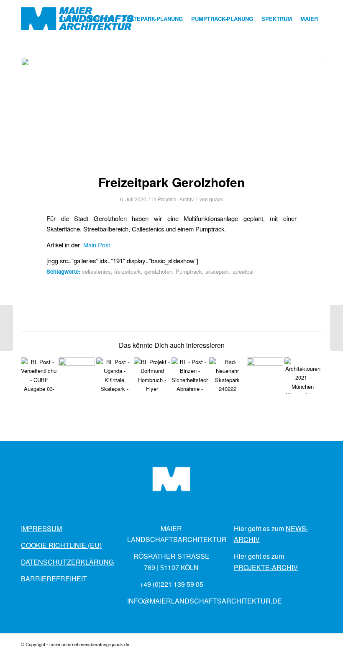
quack (216, 199)
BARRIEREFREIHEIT (54, 578)
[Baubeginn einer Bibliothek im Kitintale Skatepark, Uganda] (114, 375)
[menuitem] (68, 18)
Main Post (96, 244)
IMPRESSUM (41, 528)
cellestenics (96, 271)
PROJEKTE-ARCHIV (266, 567)
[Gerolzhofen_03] (171, 110)
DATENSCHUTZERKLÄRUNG (67, 562)
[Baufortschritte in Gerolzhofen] (265, 375)
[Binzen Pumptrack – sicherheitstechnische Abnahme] (190, 375)
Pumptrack (189, 271)
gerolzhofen (158, 271)
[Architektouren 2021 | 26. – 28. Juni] (302, 375)
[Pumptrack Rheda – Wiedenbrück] (77, 375)
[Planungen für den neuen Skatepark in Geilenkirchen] (6, 328)
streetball (244, 271)
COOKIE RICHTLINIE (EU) (61, 545)
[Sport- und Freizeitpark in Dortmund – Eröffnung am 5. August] (152, 375)
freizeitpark (127, 271)
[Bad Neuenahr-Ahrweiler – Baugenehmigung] (227, 375)
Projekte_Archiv (176, 199)
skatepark (217, 271)
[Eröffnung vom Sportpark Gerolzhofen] (336, 328)
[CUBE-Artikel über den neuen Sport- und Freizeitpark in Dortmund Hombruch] (39, 375)
